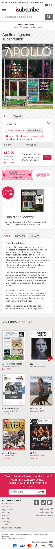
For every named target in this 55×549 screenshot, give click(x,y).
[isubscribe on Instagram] (43, 502)
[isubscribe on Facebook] (36, 502)
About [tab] (7, 236)
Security (6, 521)
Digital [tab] (17, 116)
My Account (7, 509)
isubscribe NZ (46, 512)
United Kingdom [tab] (15, 130)
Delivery (6, 512)
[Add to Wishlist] (49, 123)
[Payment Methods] (32, 546)
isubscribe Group (44, 515)
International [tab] (34, 130)
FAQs (5, 515)
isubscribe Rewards (11, 527)
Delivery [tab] (34, 236)
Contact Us (7, 503)
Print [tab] (6, 116)
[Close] (52, 476)
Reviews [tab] (20, 236)
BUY (47, 157)
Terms (5, 524)
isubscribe (46, 509)
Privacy (5, 518)
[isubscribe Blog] (50, 502)
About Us (6, 506)
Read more (37, 27)
